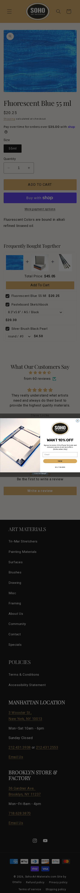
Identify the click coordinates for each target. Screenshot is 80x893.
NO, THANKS (60, 467)
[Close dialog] (77, 420)
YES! (60, 461)
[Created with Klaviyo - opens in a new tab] (40, 473)
